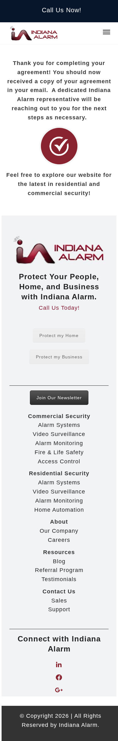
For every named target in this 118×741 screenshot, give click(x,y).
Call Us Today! (59, 308)
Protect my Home (59, 335)
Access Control (59, 461)
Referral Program (59, 570)
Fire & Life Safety (59, 452)
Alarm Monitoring (59, 443)
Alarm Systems (59, 425)
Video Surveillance (59, 434)
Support (59, 609)
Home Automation (59, 510)
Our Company (59, 531)
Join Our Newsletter (59, 397)
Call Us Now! (61, 10)
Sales (59, 600)
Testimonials (59, 579)
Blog (59, 561)
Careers (59, 540)
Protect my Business (59, 356)
